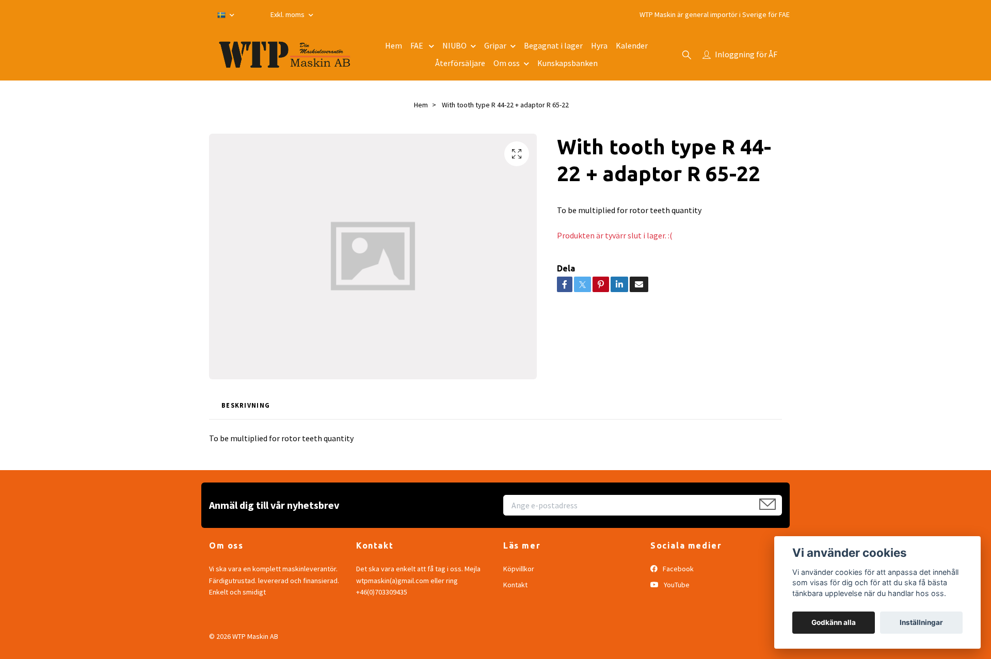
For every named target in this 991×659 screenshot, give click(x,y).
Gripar (495, 45)
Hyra (599, 45)
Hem (393, 45)
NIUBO (454, 45)
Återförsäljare (460, 63)
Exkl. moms (288, 14)
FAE (417, 45)
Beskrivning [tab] (245, 405)
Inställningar (921, 622)
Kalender (632, 45)
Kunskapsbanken (567, 63)
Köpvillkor (518, 568)
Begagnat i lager (553, 45)
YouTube (676, 584)
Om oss (506, 63)
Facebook (677, 568)
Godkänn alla (833, 622)
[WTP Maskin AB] (285, 54)
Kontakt (515, 584)
